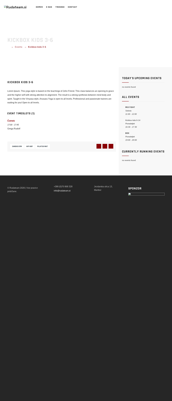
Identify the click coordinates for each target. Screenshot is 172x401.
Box (127, 133)
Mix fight (130, 107)
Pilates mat (42, 146)
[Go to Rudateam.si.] (8, 47)
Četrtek (11, 121)
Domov (39, 7)
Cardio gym (17, 146)
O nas (49, 7)
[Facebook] (160, 7)
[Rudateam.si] (15, 7)
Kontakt (72, 7)
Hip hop (29, 146)
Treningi (60, 7)
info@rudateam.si (62, 191)
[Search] (168, 7)
